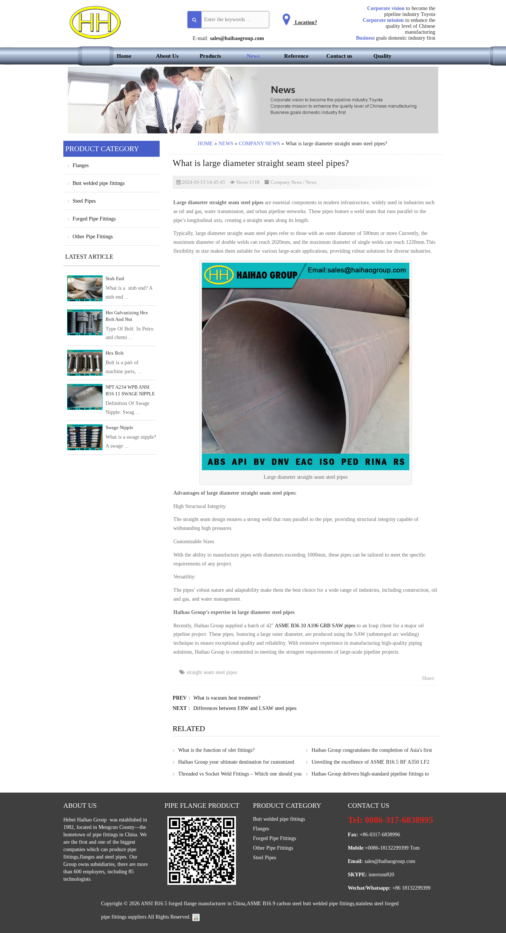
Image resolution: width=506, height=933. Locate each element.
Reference (296, 56)
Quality (382, 56)
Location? (305, 22)
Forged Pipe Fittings (94, 219)
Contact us (339, 56)
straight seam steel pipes (212, 672)
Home (124, 56)
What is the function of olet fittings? (216, 750)
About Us (167, 56)
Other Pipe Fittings (93, 236)
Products (210, 56)
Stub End (115, 278)
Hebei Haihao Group (85, 820)
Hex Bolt (115, 353)
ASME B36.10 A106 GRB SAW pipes (315, 625)
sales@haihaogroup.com (237, 38)
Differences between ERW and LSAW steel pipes (244, 708)
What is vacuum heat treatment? (226, 698)
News (253, 56)
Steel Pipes (84, 201)
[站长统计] (196, 917)
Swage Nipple (119, 427)
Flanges (81, 165)
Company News (259, 143)
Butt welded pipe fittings (98, 183)
